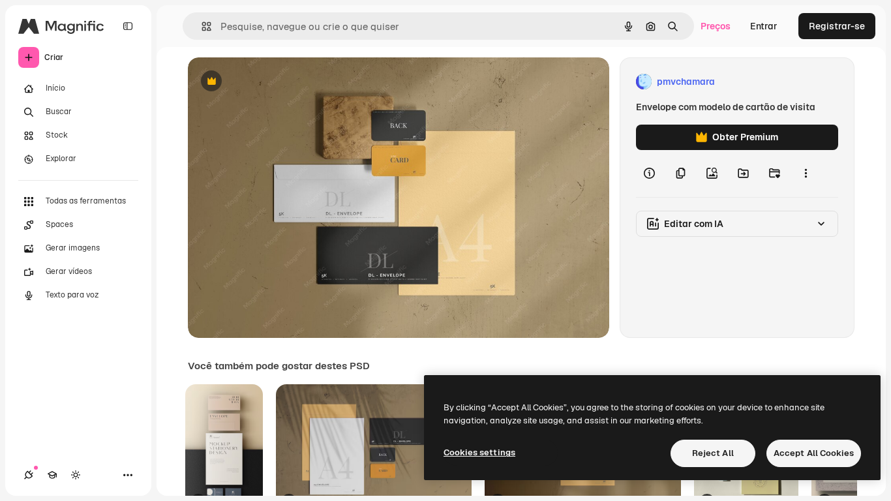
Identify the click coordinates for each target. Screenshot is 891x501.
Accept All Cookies (814, 453)
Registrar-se (837, 26)
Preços (716, 26)
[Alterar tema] (75, 474)
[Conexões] (28, 474)
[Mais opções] (806, 173)
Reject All (713, 453)
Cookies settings (479, 452)
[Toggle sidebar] (127, 26)
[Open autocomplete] (201, 26)
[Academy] (52, 474)
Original (271, 82)
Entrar (764, 26)
